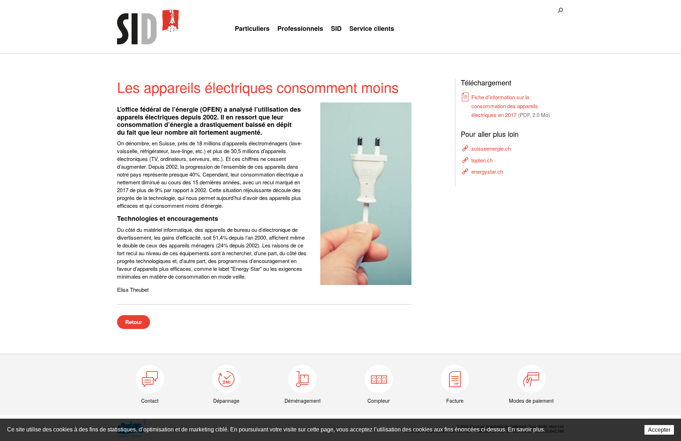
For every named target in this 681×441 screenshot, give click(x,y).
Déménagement (302, 400)
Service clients (371, 28)
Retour (133, 322)
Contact (150, 400)
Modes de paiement (531, 400)
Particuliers (252, 28)
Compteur (378, 400)
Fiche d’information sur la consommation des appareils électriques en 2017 (510, 105)
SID (336, 28)
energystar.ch (487, 171)
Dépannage (226, 400)
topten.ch (482, 160)
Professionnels (300, 28)
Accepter (659, 430)
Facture (455, 400)
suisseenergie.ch (491, 148)
